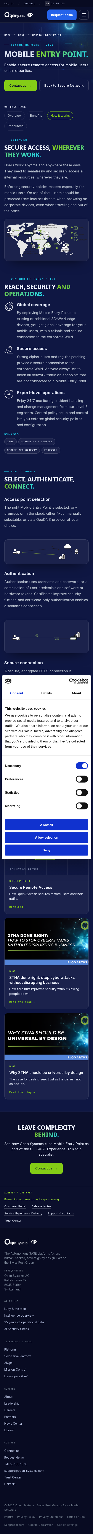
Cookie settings (67, 1524)
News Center (13, 1423)
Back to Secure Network (64, 85)
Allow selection (46, 837)
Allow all (46, 825)
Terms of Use (76, 1516)
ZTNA (10, 441)
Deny (46, 850)
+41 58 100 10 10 (15, 1464)
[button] (46, 240)
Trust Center (12, 1220)
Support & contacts (61, 1213)
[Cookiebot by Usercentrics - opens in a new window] (69, 681)
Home (7, 35)
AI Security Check (16, 1329)
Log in (9, 3)
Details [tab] (46, 693)
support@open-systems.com (24, 1470)
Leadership (11, 1403)
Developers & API (16, 1376)
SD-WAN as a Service (37, 441)
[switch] (82, 779)
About (8, 1397)
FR (57, 3)
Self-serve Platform (17, 1356)
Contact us (20, 85)
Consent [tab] (16, 693)
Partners (10, 1417)
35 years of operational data (24, 1322)
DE (52, 3)
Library (9, 1430)
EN (47, 3)
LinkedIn (10, 1484)
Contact (29, 3)
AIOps (8, 1363)
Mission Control (15, 1369)
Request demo (62, 15)
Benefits (36, 115)
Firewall (51, 450)
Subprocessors (14, 1524)
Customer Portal (15, 1206)
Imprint (8, 1516)
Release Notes (41, 1206)
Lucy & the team (15, 1309)
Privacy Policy (26, 1516)
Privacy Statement (51, 1516)
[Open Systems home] (18, 15)
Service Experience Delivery (23, 1213)
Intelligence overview (19, 1315)
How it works (60, 115)
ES (63, 3)
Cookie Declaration (40, 1524)
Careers (9, 1410)
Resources (16, 126)
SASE (21, 35)
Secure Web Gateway (22, 450)
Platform (10, 1349)
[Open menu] (84, 15)
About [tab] (76, 693)
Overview (15, 115)
